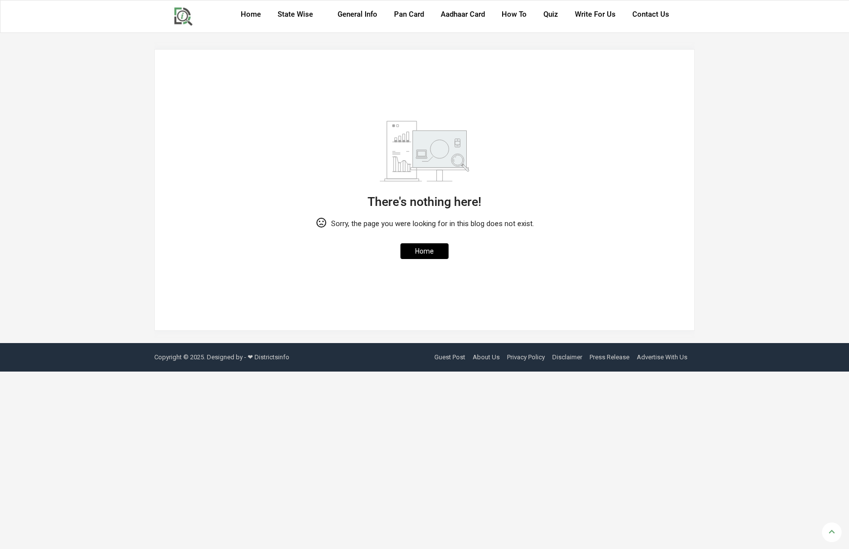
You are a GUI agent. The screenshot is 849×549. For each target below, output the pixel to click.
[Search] (684, 18)
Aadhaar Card (463, 14)
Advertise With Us (662, 357)
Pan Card (409, 14)
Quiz (550, 14)
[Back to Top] (832, 532)
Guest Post (449, 357)
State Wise (295, 14)
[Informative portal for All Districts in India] (187, 16)
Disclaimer (567, 357)
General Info (357, 14)
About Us (486, 357)
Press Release (609, 357)
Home (251, 14)
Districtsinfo (272, 357)
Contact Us (650, 14)
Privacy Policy (526, 357)
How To (514, 14)
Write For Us (595, 14)
